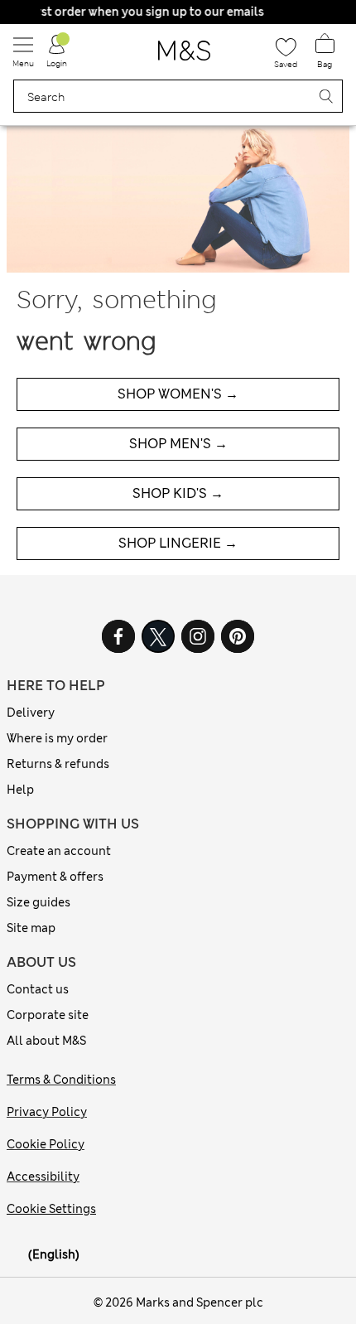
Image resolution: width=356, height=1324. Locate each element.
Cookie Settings (51, 1208)
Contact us (38, 989)
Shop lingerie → (178, 543)
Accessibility (43, 1176)
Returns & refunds (58, 763)
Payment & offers (55, 876)
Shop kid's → (178, 493)
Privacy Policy (47, 1111)
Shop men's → (178, 443)
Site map (31, 928)
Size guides (38, 902)
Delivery (31, 712)
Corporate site (48, 1014)
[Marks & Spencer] (184, 55)
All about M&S (46, 1040)
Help (20, 789)
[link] (17, 1255)
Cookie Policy (45, 1144)
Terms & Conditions (61, 1079)
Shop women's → (178, 394)
